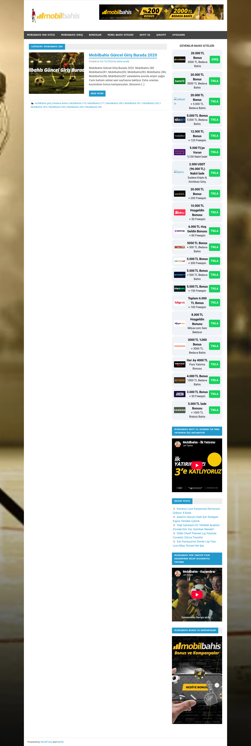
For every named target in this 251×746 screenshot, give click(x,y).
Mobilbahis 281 (133, 103)
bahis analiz (123, 61)
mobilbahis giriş (43, 103)
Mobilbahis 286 (94, 107)
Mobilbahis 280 (114, 103)
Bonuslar (95, 35)
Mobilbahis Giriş (72, 35)
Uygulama (178, 35)
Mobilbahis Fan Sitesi (41, 35)
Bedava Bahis (60, 103)
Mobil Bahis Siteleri (121, 35)
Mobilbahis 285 (75, 107)
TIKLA (214, 81)
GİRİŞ (214, 59)
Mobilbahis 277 (96, 103)
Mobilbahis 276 (78, 103)
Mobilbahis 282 (151, 103)
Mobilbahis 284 (57, 107)
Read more (97, 93)
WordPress (46, 742)
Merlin (60, 742)
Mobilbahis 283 (39, 107)
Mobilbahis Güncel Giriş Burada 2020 (123, 55)
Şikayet (161, 35)
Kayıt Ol (145, 35)
